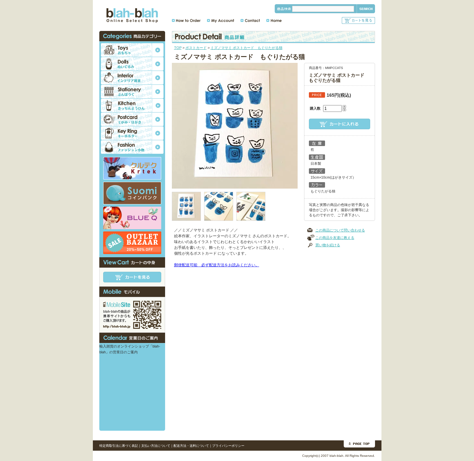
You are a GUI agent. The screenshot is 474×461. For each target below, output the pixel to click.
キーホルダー (132, 133)
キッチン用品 (132, 105)
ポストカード (196, 48)
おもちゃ (132, 50)
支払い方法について (155, 445)
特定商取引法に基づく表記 (118, 445)
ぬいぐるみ (132, 64)
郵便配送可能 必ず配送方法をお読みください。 (216, 265)
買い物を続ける (327, 245)
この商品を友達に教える (334, 238)
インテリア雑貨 (132, 77)
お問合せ (250, 20)
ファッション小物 (132, 147)
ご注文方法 (186, 20)
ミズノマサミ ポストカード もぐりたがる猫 (246, 48)
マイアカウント (220, 20)
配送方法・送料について (191, 445)
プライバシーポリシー (228, 445)
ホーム (274, 20)
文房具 (132, 91)
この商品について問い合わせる (340, 230)
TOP (178, 48)
